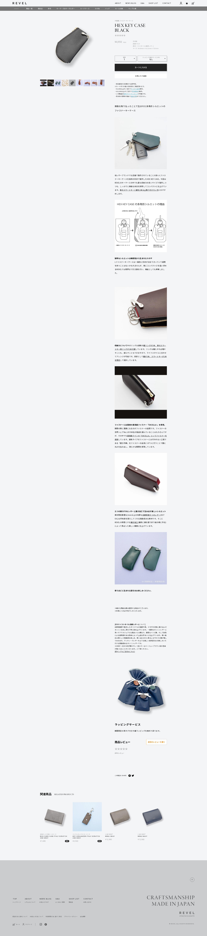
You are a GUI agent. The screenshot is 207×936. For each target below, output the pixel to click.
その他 (97, 8)
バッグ (107, 8)
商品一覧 (29, 8)
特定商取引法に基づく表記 (54, 916)
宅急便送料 (135, 91)
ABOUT (118, 3)
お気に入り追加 (140, 76)
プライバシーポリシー (71, 916)
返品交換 (134, 96)
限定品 (40, 8)
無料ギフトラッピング (130, 94)
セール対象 (119, 8)
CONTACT (166, 3)
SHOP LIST (153, 3)
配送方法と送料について (20, 916)
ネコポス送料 (135, 89)
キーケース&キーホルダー (65, 8)
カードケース (84, 8)
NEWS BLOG (130, 3)
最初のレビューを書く (156, 742)
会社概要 (82, 916)
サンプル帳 (132, 8)
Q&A (142, 3)
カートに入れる (141, 67)
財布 (49, 8)
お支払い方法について (36, 916)
